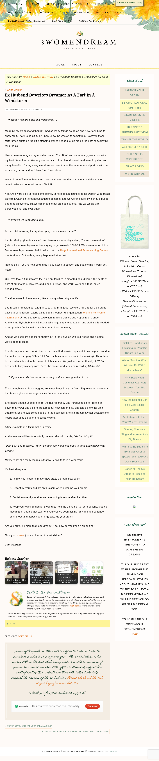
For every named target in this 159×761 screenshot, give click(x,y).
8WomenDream (79, 42)
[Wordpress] (14, 623)
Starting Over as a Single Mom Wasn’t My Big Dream (134, 434)
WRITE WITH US (43, 77)
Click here (74, 606)
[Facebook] (7, 623)
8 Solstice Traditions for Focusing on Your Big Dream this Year (135, 348)
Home (26, 77)
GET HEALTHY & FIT (134, 147)
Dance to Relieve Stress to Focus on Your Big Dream (135, 474)
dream (21, 535)
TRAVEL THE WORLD (134, 139)
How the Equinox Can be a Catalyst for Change (135, 405)
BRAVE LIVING (135, 166)
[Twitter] (11, 623)
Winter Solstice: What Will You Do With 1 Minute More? (134, 365)
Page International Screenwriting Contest (84, 250)
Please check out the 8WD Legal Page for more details (70, 680)
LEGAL (113, 751)
